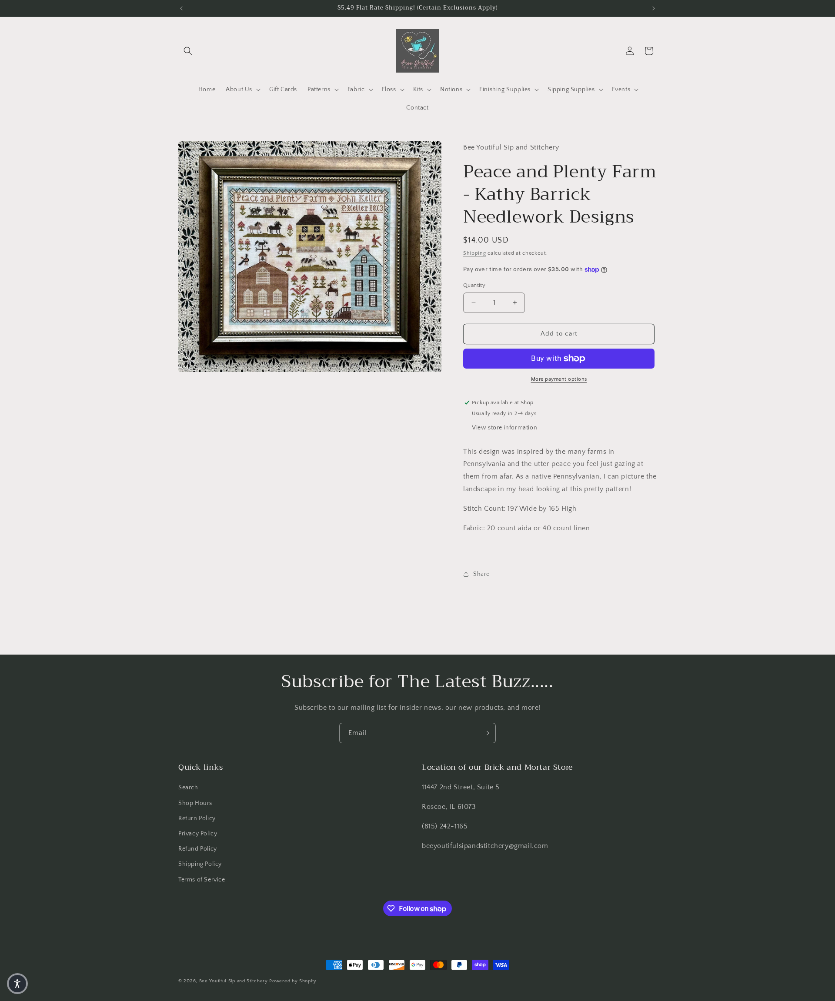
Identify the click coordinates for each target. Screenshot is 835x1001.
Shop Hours (195, 803)
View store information (504, 427)
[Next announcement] (653, 8)
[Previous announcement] (181, 8)
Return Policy (197, 818)
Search (188, 787)
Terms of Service (201, 879)
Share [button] (481, 574)
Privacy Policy (197, 833)
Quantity (474, 285)
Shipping (474, 253)
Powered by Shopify (293, 981)
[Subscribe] (485, 733)
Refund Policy (197, 848)
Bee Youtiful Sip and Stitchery (233, 981)
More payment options (559, 379)
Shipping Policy (200, 864)
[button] (187, 50)
